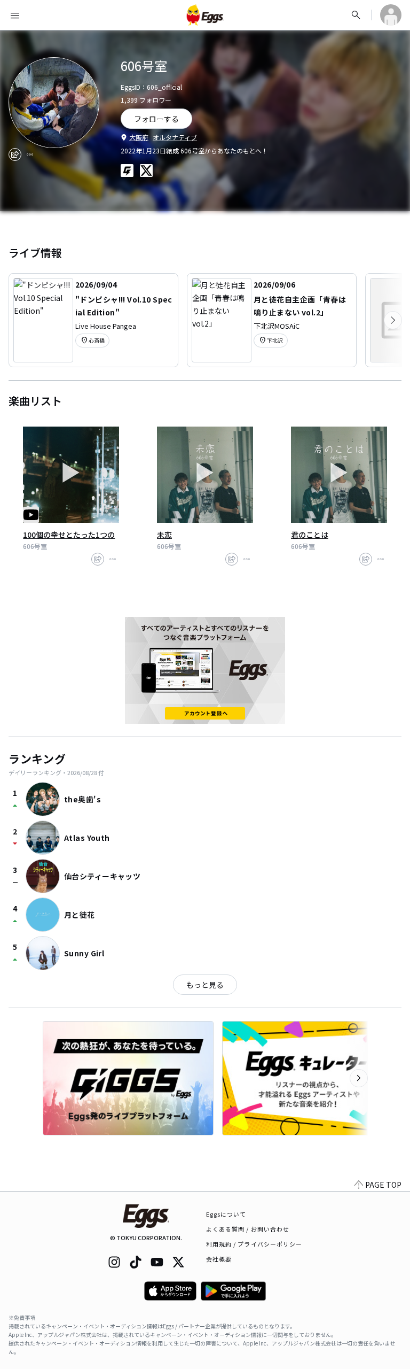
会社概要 (219, 1259)
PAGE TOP (383, 1184)
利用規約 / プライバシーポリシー (254, 1244)
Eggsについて (226, 1214)
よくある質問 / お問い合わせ (248, 1229)
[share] (15, 154)
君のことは (309, 534)
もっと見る (205, 984)
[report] (29, 154)
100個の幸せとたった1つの (69, 534)
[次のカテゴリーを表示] (393, 320)
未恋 (164, 534)
